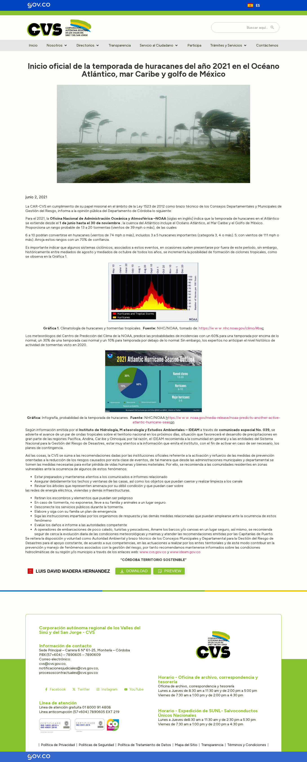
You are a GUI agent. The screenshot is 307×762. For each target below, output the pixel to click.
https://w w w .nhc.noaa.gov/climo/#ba (230, 328)
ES (258, 5)
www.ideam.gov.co (185, 552)
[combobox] (254, 5)
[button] (57, 45)
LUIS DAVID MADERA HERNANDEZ (73, 571)
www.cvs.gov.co (153, 552)
